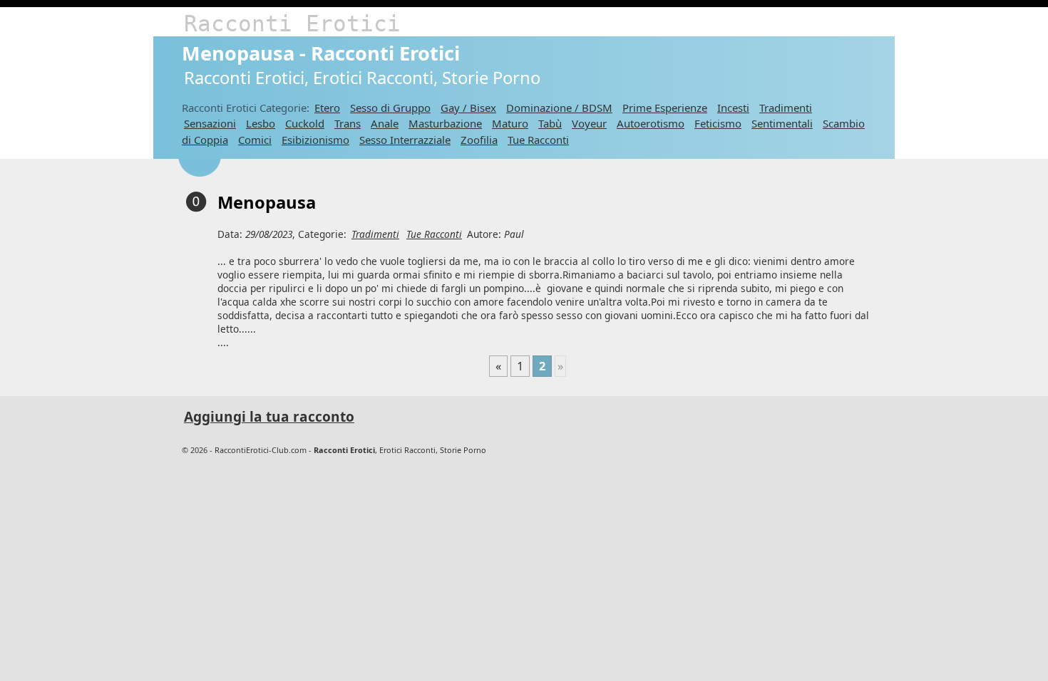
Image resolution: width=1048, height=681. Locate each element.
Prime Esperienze (664, 107)
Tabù (550, 123)
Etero (327, 107)
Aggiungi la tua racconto (269, 416)
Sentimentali (782, 123)
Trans (347, 123)
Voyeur (589, 123)
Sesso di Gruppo (390, 107)
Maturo (510, 123)
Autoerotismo (650, 123)
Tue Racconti (538, 139)
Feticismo (717, 123)
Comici (255, 139)
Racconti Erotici (292, 23)
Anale (385, 123)
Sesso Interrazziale (405, 139)
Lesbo (260, 123)
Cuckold (304, 123)
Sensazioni (210, 123)
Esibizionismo (315, 139)
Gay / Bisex (468, 107)
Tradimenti (785, 107)
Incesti (733, 107)
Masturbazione (445, 123)
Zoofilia (479, 139)
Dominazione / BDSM (559, 107)
